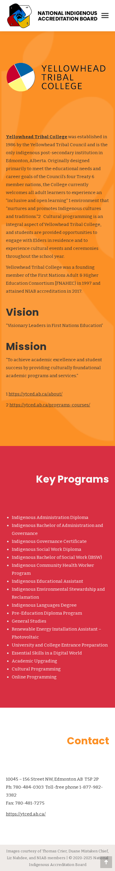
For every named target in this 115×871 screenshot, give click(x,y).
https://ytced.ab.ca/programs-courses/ (49, 405)
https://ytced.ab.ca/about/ (36, 394)
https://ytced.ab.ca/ (26, 814)
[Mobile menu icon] (105, 15)
